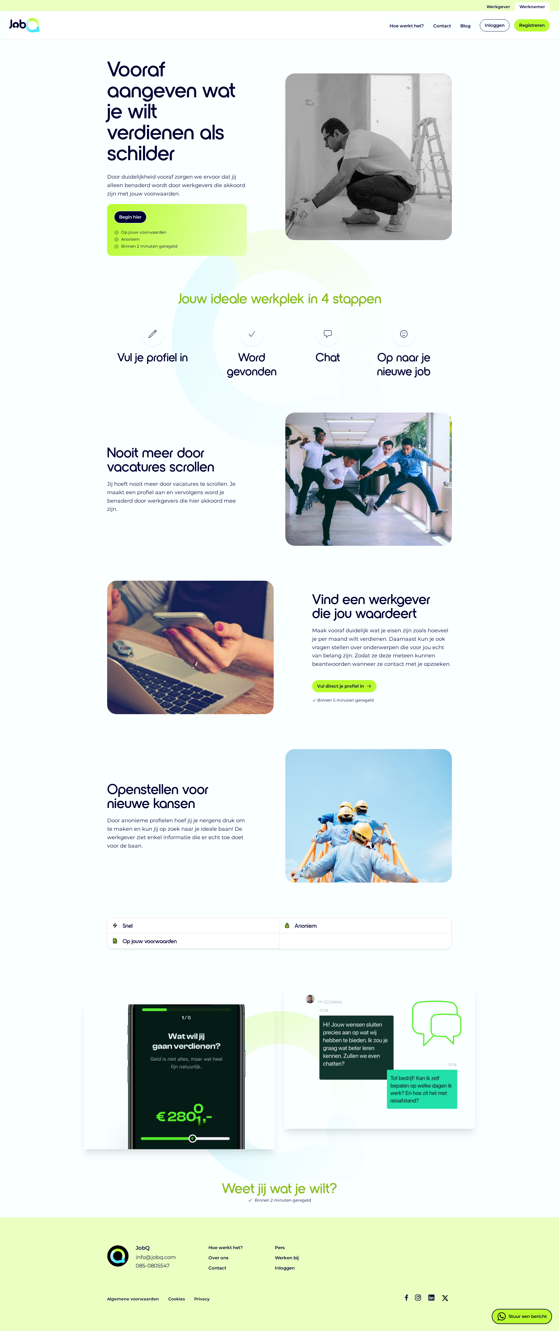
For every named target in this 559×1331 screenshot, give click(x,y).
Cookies (176, 1299)
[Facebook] (408, 1298)
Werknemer (532, 6)
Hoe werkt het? (407, 26)
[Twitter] (445, 1298)
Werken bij (287, 1257)
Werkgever (498, 6)
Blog (465, 26)
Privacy (202, 1299)
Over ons (218, 1257)
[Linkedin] (431, 1298)
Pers (280, 1247)
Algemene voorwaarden (133, 1299)
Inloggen (285, 1268)
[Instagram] (418, 1298)
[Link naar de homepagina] (24, 25)
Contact (442, 26)
